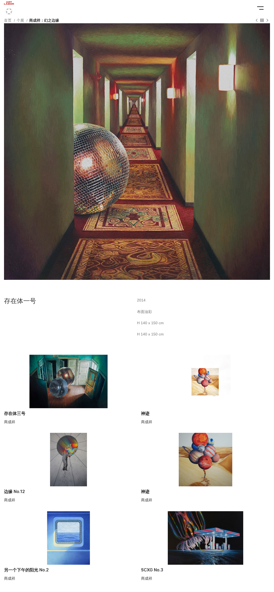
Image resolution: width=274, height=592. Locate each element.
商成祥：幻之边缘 (44, 20)
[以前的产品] (256, 20)
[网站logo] (9, 8)
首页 (8, 20)
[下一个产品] (267, 20)
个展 (21, 20)
